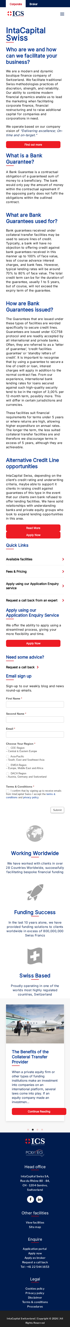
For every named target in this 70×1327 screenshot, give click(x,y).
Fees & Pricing (16, 571)
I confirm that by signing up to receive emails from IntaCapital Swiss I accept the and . (33, 794)
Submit (57, 810)
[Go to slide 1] (28, 1130)
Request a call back (20, 667)
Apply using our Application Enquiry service (32, 586)
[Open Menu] (62, 14)
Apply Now (33, 535)
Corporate (16, 4)
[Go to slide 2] (33, 1130)
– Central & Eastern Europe (21, 749)
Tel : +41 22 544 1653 (35, 1266)
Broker (34, 4)
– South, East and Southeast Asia (25, 758)
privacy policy (30, 797)
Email (10, 728)
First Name (14, 698)
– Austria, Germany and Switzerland (26, 775)
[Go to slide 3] (37, 1130)
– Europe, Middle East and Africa (24, 767)
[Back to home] (15, 14)
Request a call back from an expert (31, 600)
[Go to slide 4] (42, 1130)
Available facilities (19, 559)
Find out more (33, 144)
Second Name (16, 713)
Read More (33, 528)
